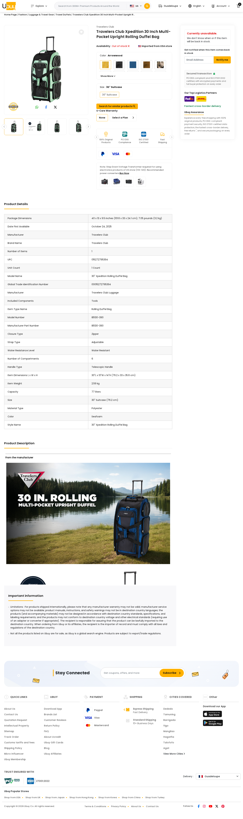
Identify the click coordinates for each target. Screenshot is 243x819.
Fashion (23, 14)
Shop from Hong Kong (81, 797)
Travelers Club (105, 26)
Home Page (10, 14)
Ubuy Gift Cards (53, 742)
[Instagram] (204, 806)
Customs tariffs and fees (19, 742)
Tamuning (169, 714)
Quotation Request (15, 720)
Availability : (103, 46)
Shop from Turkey (155, 797)
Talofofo (168, 742)
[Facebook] (199, 806)
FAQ (46, 731)
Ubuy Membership (15, 759)
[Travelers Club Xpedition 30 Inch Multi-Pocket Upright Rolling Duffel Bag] (46, 69)
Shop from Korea (107, 797)
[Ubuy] (9, 6)
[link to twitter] (55, 107)
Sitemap (9, 731)
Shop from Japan (54, 797)
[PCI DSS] (12, 781)
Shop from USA (12, 797)
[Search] (147, 6)
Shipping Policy (13, 748)
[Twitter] (217, 806)
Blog (46, 748)
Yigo (165, 725)
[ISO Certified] (37, 780)
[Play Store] (213, 724)
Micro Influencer (14, 753)
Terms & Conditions (95, 806)
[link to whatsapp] (36, 107)
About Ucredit (52, 737)
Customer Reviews (55, 720)
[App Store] (213, 715)
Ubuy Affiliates (52, 753)
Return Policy (52, 725)
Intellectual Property (16, 725)
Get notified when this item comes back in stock (207, 51)
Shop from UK (32, 797)
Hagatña (168, 737)
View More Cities (173, 753)
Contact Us (11, 714)
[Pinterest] (223, 806)
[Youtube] (210, 806)
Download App (53, 708)
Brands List (50, 714)
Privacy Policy (118, 806)
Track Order (11, 737)
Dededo (168, 708)
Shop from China (131, 797)
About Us (9, 708)
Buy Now (124, 173)
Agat (166, 748)
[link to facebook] (46, 107)
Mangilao (169, 731)
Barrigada (169, 720)
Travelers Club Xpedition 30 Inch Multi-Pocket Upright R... (104, 14)
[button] (169, 6)
